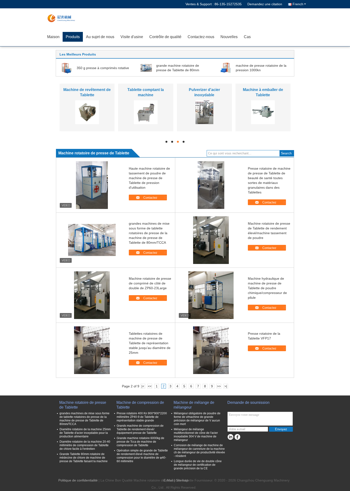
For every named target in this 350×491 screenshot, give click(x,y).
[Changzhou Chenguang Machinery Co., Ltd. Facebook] (237, 437)
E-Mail (168, 480)
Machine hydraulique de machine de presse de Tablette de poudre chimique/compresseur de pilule (267, 288)
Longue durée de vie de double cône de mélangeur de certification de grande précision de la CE (198, 465)
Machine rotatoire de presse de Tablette (82, 404)
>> (219, 386)
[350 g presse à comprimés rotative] (66, 68)
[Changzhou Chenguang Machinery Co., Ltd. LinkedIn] (230, 437)
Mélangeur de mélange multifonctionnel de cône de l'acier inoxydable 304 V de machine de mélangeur (196, 435)
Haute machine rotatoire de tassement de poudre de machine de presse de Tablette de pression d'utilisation (149, 178)
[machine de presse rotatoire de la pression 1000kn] (225, 68)
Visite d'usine (131, 37)
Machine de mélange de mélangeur (194, 404)
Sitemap (182, 480)
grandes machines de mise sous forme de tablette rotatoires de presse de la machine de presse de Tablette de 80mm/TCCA (149, 233)
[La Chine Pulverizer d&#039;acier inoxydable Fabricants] (204, 112)
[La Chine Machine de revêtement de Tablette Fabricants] (87, 112)
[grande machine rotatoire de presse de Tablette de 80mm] (146, 68)
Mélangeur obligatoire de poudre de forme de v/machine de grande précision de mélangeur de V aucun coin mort (197, 419)
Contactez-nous (201, 37)
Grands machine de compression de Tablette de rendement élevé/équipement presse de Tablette (140, 429)
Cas (247, 37)
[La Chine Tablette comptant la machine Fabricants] (146, 112)
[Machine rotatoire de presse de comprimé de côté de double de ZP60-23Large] (92, 295)
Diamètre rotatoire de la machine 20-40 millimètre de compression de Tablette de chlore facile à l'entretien (85, 445)
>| (225, 386)
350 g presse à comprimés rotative (103, 68)
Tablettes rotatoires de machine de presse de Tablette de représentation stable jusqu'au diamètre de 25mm (149, 343)
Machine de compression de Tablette (140, 404)
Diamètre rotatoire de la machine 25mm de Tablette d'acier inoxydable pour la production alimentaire (85, 433)
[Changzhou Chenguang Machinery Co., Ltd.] (71, 17)
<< (150, 386)
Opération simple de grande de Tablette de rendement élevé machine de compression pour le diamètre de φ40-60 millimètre (142, 456)
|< (142, 386)
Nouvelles (229, 37)
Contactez (150, 197)
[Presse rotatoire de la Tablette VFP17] (211, 350)
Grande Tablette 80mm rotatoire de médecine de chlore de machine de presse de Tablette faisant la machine (84, 457)
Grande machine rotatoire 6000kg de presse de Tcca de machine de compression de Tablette (140, 441)
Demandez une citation (264, 4)
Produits (73, 37)
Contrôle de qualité (165, 37)
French (298, 4)
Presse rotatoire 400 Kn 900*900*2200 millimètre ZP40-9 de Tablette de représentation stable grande (142, 417)
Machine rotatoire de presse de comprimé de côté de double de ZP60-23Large (150, 283)
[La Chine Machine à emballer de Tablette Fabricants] (263, 112)
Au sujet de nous (100, 37)
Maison (53, 37)
